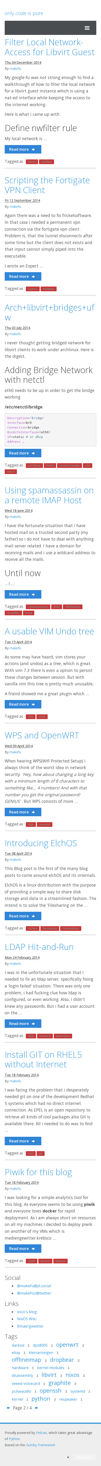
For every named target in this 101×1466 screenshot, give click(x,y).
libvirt (32, 161)
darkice (21, 1345)
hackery (44, 1036)
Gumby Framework (40, 1445)
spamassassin (38, 606)
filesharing (50, 928)
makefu (15, 68)
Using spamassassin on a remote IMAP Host (49, 495)
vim (30, 716)
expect (32, 289)
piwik (31, 1261)
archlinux (34, 465)
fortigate (48, 289)
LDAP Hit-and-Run (39, 947)
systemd (80, 1391)
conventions (70, 928)
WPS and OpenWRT (42, 735)
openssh (53, 1390)
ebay (18, 1352)
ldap (31, 1036)
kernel (20, 1399)
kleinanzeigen (43, 1352)
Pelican (41, 1432)
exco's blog (27, 1311)
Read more (19, 149)
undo (42, 716)
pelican (60, 1261)
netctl (11, 471)
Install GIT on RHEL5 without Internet (43, 1059)
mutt (57, 606)
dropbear (65, 1359)
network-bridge (69, 465)
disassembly (25, 1375)
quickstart (63, 1036)
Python (14, 1439)
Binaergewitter (30, 1326)
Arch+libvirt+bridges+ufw (49, 312)
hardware (23, 1367)
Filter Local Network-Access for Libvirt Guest (50, 47)
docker (45, 1261)
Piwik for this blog (38, 1172)
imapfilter (13, 613)
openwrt (44, 824)
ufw (87, 465)
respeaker (70, 1399)
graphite (62, 1383)
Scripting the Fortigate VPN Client (47, 185)
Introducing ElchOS (41, 843)
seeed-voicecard (28, 1383)
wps (31, 824)
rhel (30, 1153)
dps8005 (43, 1345)
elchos (32, 928)
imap (28, 613)
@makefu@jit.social (34, 1285)
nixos (75, 1375)
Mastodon (84, 1457)
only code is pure (24, 13)
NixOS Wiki (26, 1318)
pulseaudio (24, 1391)
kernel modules (53, 1367)
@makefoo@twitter (34, 1293)
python (43, 1398)
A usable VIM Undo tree (49, 631)
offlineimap (72, 606)
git (40, 1153)
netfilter (46, 161)
